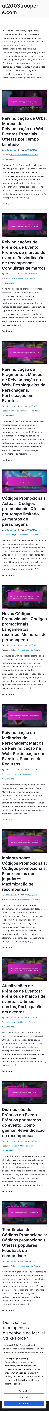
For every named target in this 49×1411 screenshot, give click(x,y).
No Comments (8, 159)
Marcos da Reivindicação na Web (24, 154)
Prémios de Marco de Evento (22, 278)
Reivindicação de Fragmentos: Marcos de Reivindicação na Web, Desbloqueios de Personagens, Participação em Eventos (23, 385)
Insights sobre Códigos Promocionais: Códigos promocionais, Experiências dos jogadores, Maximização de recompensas (24, 873)
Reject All (23, 1397)
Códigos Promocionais (19, 534)
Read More (7, 203)
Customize (24, 1391)
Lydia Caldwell (11, 150)
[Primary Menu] (45, 9)
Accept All (24, 1403)
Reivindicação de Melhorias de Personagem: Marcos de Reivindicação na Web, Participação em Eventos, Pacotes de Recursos (23, 748)
